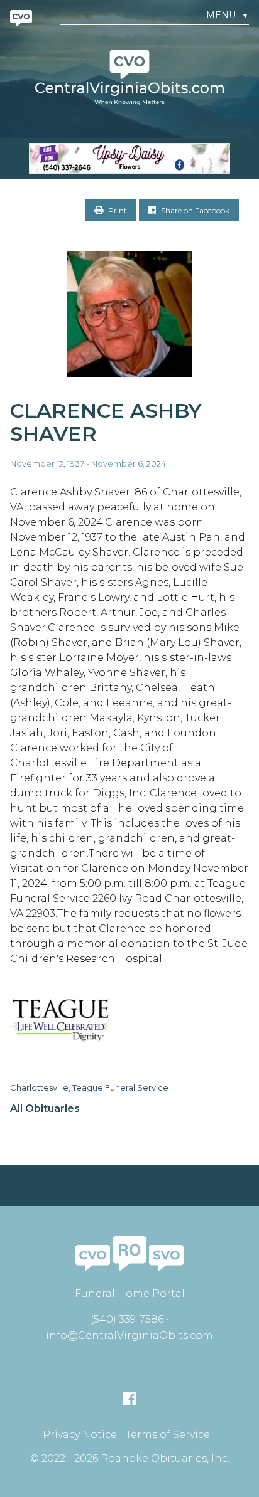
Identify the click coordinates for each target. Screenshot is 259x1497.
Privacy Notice (80, 1435)
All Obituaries (45, 1108)
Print (116, 210)
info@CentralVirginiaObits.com (129, 1335)
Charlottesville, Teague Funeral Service (89, 1087)
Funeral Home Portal (130, 1293)
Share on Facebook (194, 210)
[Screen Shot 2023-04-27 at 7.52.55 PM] (129, 158)
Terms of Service (168, 1435)
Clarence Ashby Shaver (106, 422)
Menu (227, 15)
